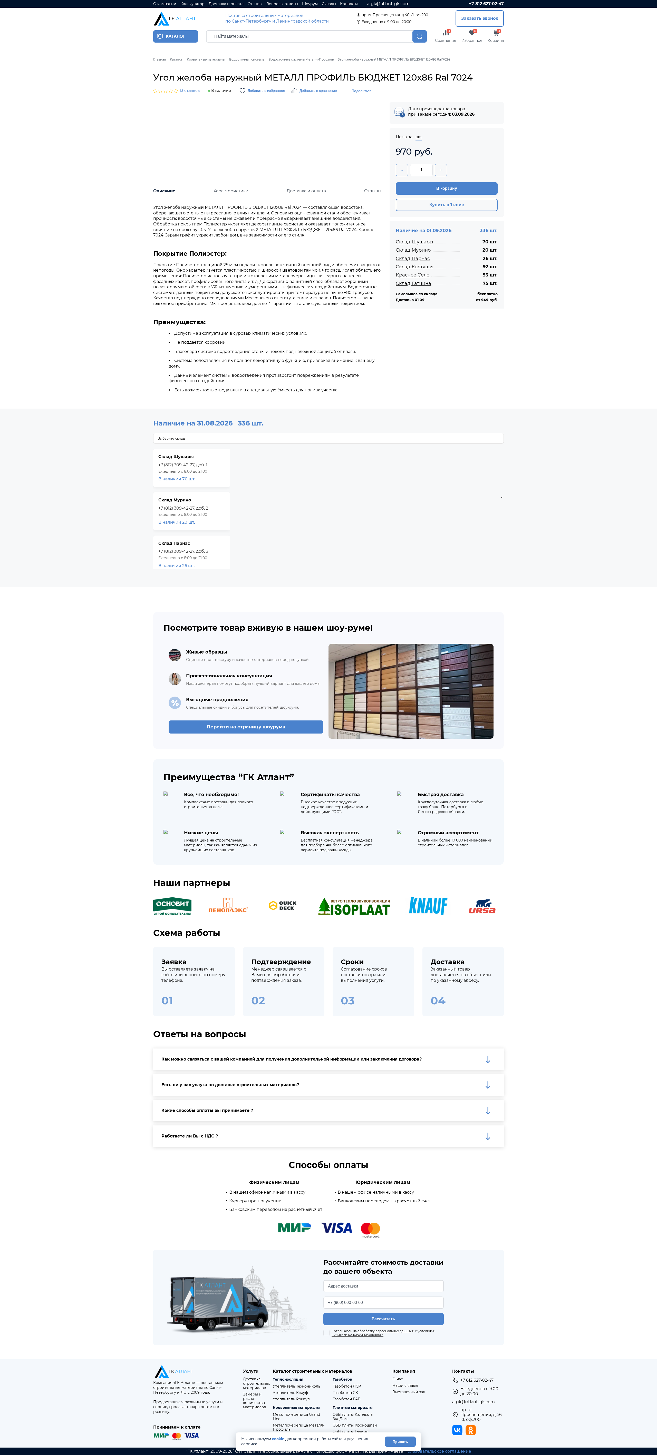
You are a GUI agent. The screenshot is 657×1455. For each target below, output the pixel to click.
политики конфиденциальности (357, 1335)
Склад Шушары (414, 242)
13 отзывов (190, 90)
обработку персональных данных (384, 1331)
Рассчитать (383, 1319)
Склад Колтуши (414, 267)
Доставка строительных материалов (256, 1383)
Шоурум (310, 4)
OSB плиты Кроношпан (355, 1425)
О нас (397, 1379)
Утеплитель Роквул (291, 1399)
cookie (278, 1439)
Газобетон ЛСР (347, 1386)
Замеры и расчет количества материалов (254, 1400)
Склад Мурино (413, 250)
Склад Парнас (413, 258)
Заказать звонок (479, 18)
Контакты (349, 4)
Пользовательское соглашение (437, 1451)
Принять (400, 1442)
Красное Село (412, 275)
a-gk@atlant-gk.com (388, 3)
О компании (164, 4)
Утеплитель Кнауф (290, 1393)
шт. (419, 137)
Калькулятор (192, 4)
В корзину (446, 188)
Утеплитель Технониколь (296, 1386)
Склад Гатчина (413, 283)
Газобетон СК (345, 1393)
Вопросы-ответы (282, 4)
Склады (329, 4)
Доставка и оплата (226, 4)
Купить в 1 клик (446, 204)
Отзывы (255, 4)
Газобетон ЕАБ (346, 1399)
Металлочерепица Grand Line (296, 1416)
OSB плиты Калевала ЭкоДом (353, 1416)
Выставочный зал (408, 1392)
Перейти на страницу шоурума (246, 727)
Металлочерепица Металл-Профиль (298, 1427)
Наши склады (405, 1385)
